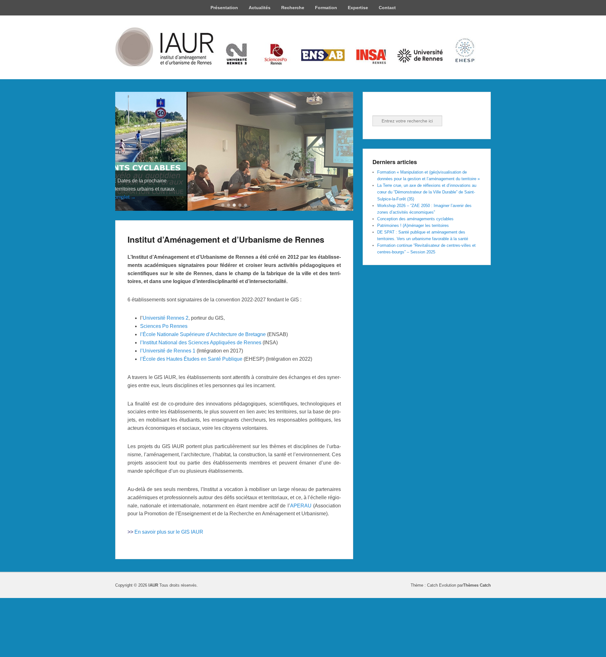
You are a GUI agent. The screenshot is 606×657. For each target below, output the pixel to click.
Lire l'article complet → (152, 256)
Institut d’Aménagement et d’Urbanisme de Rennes (226, 299)
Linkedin (391, 107)
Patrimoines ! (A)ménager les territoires (413, 225)
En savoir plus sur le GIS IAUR (168, 591)
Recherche (292, 7)
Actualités (259, 7)
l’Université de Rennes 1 (167, 410)
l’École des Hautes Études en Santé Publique (191, 418)
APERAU (301, 565)
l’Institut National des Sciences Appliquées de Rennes (200, 402)
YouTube (405, 107)
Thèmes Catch (477, 644)
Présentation (224, 7)
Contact (387, 7)
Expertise (358, 7)
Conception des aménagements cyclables (415, 218)
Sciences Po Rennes (163, 385)
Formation (326, 7)
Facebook (377, 107)
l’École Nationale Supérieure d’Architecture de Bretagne (203, 394)
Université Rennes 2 (165, 377)
